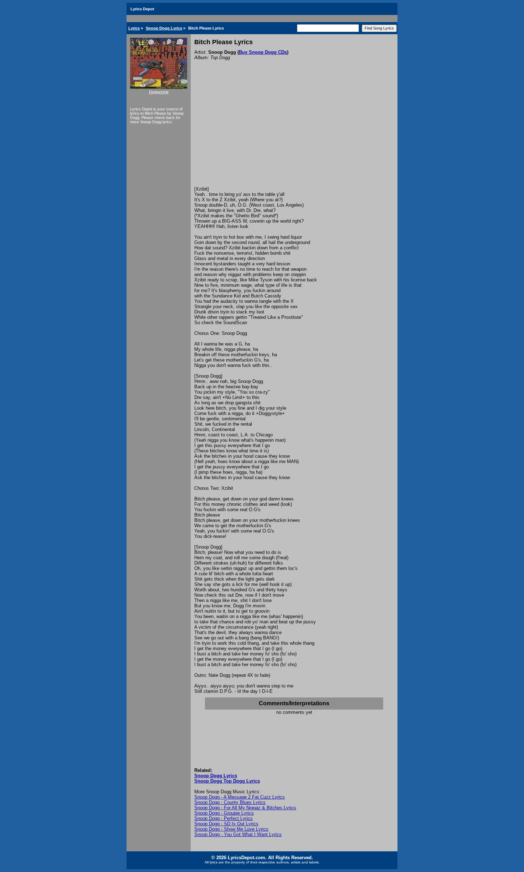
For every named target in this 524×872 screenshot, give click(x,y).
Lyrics (134, 28)
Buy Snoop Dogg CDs (263, 52)
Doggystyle (159, 92)
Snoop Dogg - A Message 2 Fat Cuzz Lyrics (239, 797)
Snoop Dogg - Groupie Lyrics (224, 813)
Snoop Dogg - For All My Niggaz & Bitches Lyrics (245, 807)
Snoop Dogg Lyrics (164, 28)
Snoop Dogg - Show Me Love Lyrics (231, 829)
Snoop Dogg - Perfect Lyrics (223, 818)
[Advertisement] (294, 133)
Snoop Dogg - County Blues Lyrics (230, 802)
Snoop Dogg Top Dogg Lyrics (227, 781)
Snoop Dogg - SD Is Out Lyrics (226, 823)
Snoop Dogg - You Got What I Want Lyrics (238, 834)
